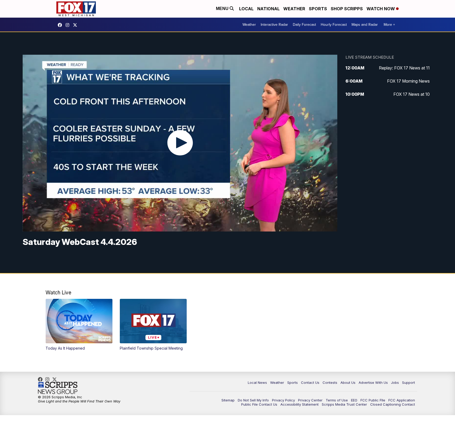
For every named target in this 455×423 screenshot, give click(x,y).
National (268, 8)
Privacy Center (310, 400)
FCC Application (401, 400)
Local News (257, 382)
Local (246, 8)
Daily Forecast (304, 24)
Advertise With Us (373, 382)
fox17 (76, 25)
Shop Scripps (347, 8)
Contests (330, 382)
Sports (318, 8)
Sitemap (228, 400)
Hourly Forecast (334, 24)
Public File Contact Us (259, 404)
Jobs (395, 382)
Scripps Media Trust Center (344, 404)
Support (408, 382)
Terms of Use (337, 400)
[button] (79, 325)
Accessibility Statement (299, 404)
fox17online (61, 25)
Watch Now (381, 8)
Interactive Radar (274, 24)
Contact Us (310, 382)
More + (389, 24)
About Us (347, 382)
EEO (354, 400)
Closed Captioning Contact (392, 404)
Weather (294, 8)
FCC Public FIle (372, 400)
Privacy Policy (283, 400)
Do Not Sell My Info (253, 400)
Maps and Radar (365, 24)
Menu (223, 8)
